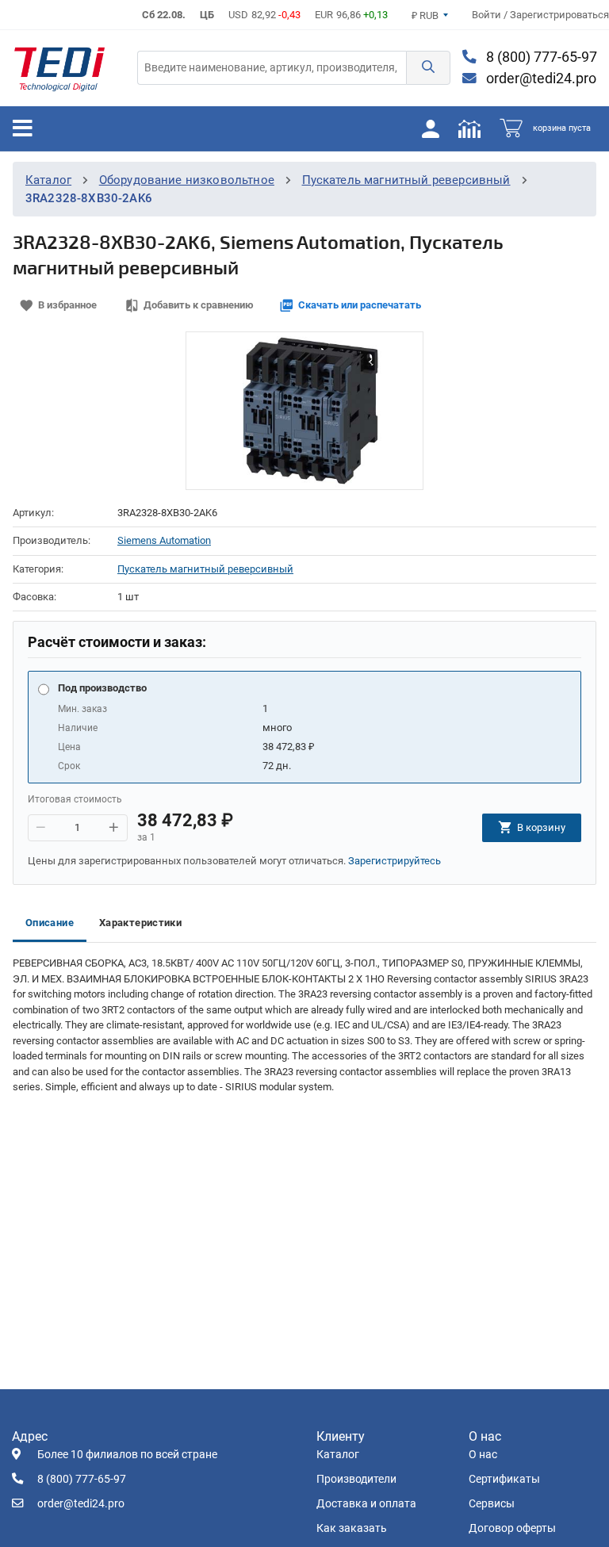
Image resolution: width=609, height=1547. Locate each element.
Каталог (48, 180)
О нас (483, 1454)
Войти (488, 15)
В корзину (541, 827)
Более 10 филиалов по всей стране (127, 1454)
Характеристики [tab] (140, 923)
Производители (356, 1479)
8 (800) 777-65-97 (540, 57)
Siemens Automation (164, 540)
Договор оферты (512, 1528)
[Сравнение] (469, 128)
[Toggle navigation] (22, 128)
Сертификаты (504, 1479)
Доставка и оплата (366, 1504)
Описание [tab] (49, 923)
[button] (428, 68)
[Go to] (59, 68)
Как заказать (351, 1528)
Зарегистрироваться (559, 15)
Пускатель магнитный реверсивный (406, 180)
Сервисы (492, 1504)
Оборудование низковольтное (186, 180)
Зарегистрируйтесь (394, 861)
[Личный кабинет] (431, 128)
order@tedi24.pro (539, 78)
